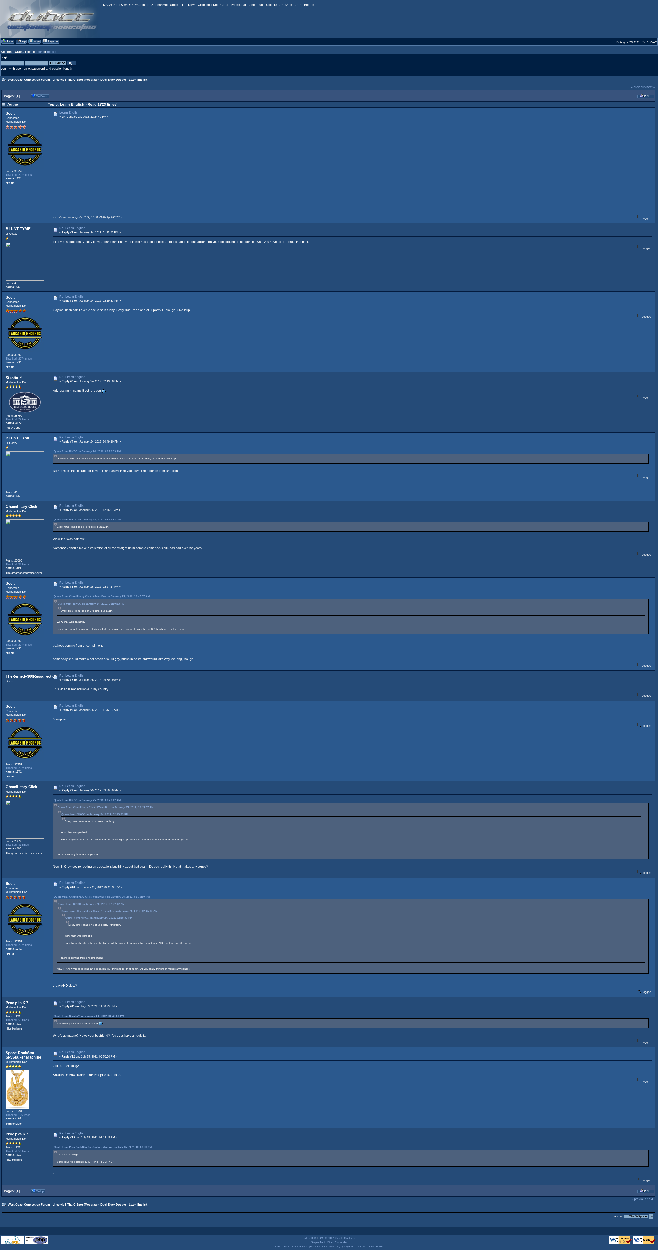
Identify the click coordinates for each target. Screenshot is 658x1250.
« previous (638, 87)
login (39, 52)
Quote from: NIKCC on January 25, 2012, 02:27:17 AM (87, 800)
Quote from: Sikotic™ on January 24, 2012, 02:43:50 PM (89, 1016)
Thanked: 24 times (17, 419)
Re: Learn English (72, 228)
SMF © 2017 (326, 1238)
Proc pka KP (17, 1002)
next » (650, 87)
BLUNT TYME (18, 229)
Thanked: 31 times (17, 564)
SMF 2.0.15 (310, 1238)
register (52, 52)
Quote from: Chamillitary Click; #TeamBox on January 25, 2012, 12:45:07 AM (102, 596)
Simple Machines (345, 1238)
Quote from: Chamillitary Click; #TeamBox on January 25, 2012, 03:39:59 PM (102, 896)
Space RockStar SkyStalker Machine (23, 1055)
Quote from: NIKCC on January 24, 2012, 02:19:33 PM (87, 451)
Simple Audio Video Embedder (329, 1242)
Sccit (10, 113)
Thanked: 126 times (18, 1114)
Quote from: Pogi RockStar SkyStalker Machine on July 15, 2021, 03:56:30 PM (103, 1147)
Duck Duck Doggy (112, 79)
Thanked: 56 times (17, 1020)
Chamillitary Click (21, 506)
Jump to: (618, 1216)
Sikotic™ (14, 377)
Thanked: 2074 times (19, 174)
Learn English (69, 112)
